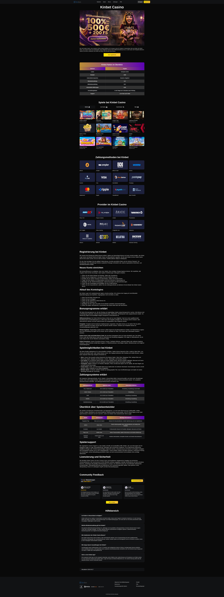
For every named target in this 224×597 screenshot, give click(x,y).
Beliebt (86, 106)
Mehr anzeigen (112, 502)
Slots (136, 106)
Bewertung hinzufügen (137, 480)
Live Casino (103, 106)
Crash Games (119, 106)
